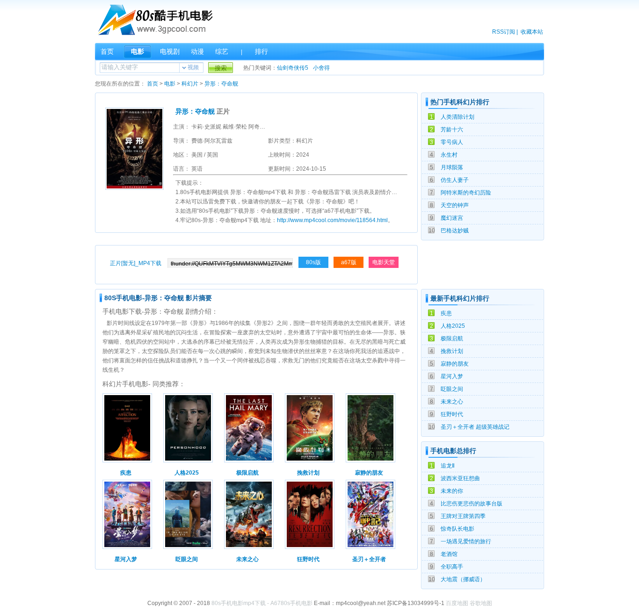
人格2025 (453, 326)
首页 (107, 51)
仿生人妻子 (455, 180)
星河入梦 (452, 376)
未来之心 (452, 401)
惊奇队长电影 (457, 529)
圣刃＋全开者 (369, 559)
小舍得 (321, 68)
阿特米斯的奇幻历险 (466, 192)
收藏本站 (532, 32)
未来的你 (452, 491)
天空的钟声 (455, 205)
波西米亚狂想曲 (460, 478)
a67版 (348, 262)
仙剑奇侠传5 (292, 68)
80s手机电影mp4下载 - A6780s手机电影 (261, 603)
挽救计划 (452, 351)
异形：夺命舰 (221, 83)
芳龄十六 (452, 129)
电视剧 (170, 51)
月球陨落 (452, 167)
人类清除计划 (457, 117)
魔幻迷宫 (452, 218)
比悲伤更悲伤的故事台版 (471, 503)
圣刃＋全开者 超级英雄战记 (475, 427)
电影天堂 (383, 262)
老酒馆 (449, 554)
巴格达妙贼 (455, 230)
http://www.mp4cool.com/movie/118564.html (332, 220)
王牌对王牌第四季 (463, 516)
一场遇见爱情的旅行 (466, 541)
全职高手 (452, 566)
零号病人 (452, 142)
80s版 (313, 262)
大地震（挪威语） (463, 579)
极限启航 (452, 338)
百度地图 (457, 603)
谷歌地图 (481, 603)
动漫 (197, 51)
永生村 (449, 154)
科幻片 (190, 83)
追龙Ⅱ (448, 465)
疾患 (446, 313)
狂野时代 (452, 414)
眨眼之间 (452, 389)
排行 (261, 51)
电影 (137, 51)
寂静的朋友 (455, 364)
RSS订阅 (503, 32)
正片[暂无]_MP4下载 (135, 263)
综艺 (221, 51)
